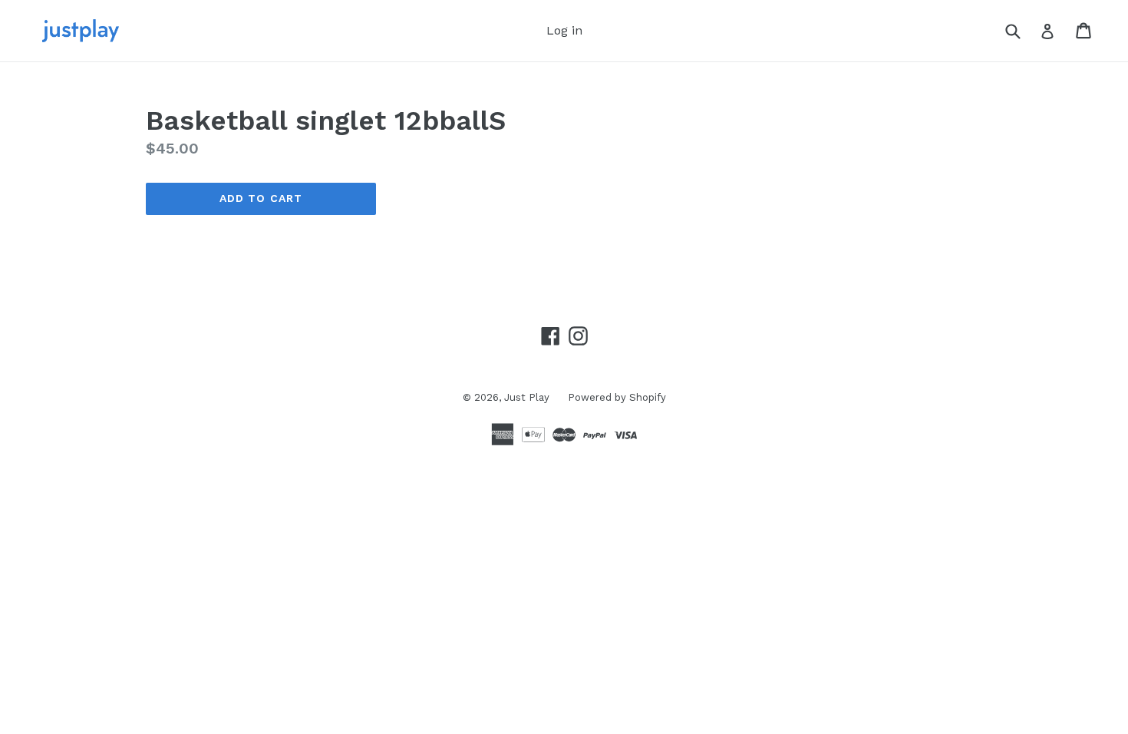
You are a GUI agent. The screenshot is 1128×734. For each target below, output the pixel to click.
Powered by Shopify (617, 397)
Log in (564, 30)
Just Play (528, 397)
